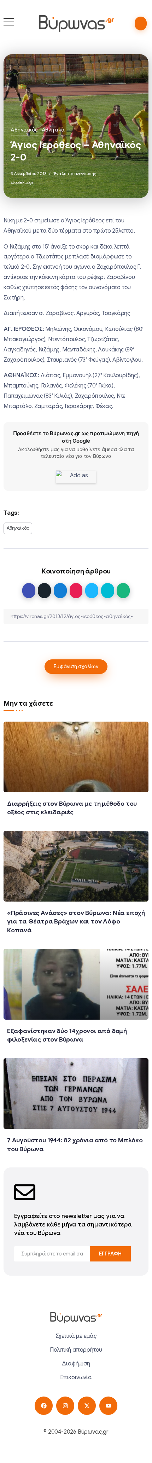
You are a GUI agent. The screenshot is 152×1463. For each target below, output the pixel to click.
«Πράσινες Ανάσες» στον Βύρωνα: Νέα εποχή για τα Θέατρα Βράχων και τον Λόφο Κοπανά (76, 921)
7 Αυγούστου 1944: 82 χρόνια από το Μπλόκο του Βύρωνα (75, 1144)
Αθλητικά (53, 130)
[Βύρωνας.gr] (76, 23)
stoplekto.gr (22, 182)
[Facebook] (44, 1406)
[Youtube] (108, 1406)
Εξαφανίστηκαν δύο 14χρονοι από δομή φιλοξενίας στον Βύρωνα (67, 1035)
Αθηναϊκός (24, 130)
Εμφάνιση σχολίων (76, 666)
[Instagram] (65, 1406)
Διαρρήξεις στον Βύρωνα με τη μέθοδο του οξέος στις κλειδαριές (72, 808)
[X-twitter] (87, 1406)
